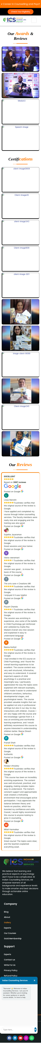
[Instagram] (26, 1037)
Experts (7, 927)
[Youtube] (20, 1037)
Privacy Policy (10, 970)
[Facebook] (9, 1037)
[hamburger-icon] (33, 20)
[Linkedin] (14, 1037)
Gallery (7, 922)
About (7, 917)
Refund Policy (10, 975)
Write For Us (9, 965)
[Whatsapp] (31, 1037)
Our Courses (10, 933)
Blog (6, 911)
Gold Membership (13, 938)
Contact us (9, 959)
